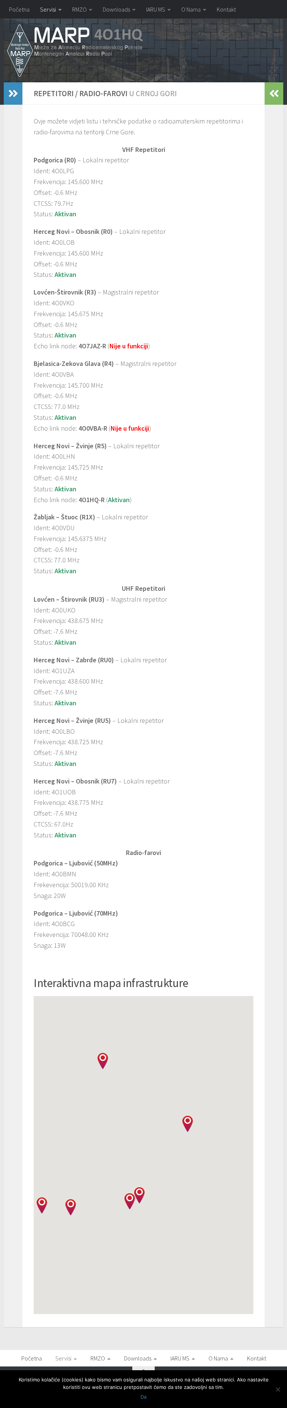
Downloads (116, 9)
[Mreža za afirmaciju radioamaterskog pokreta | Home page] (75, 50)
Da (143, 1397)
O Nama (191, 9)
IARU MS (155, 9)
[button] (70, 1207)
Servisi (48, 9)
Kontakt (226, 9)
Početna (19, 9)
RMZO (79, 9)
